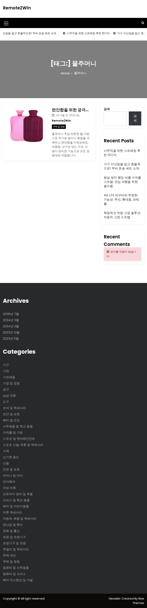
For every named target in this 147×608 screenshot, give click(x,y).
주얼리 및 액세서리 (16, 549)
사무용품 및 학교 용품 (18, 426)
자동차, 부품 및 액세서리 (19, 518)
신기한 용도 (11, 457)
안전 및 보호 (11, 469)
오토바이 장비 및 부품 (18, 494)
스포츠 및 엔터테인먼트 (19, 438)
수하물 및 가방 (13, 432)
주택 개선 (9, 555)
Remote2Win (17, 8)
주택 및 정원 (59, 126)
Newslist (115, 598)
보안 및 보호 (11, 414)
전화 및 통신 (11, 531)
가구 (6, 365)
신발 (6, 463)
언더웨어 (9, 481)
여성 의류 (9, 488)
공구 (6, 389)
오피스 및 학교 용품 (16, 500)
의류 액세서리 (12, 512)
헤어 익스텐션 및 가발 (18, 580)
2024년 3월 (11, 320)
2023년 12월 (11, 332)
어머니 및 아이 (13, 475)
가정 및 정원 (11, 383)
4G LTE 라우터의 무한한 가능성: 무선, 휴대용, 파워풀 (121, 199)
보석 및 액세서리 (14, 408)
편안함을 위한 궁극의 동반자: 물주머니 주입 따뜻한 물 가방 (70, 110)
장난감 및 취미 (13, 525)
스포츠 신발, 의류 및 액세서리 (23, 445)
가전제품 (9, 377)
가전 (6, 371)
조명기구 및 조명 (14, 543)
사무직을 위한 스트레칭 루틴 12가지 (84, 33)
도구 (6, 402)
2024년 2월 (11, 326)
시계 (6, 451)
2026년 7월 (11, 314)
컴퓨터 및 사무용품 (16, 568)
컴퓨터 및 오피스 (14, 574)
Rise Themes (138, 600)
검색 (107, 109)
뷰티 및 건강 (11, 420)
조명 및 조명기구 (14, 537)
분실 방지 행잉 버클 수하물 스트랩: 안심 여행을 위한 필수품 (122, 181)
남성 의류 (9, 395)
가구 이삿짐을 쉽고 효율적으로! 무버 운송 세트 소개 (122, 166)
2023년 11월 (11, 338)
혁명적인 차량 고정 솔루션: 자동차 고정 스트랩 (122, 215)
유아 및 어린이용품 (16, 506)
